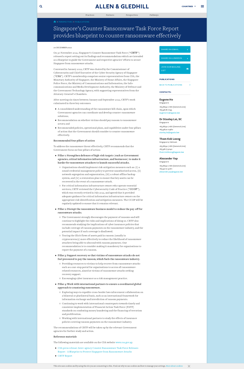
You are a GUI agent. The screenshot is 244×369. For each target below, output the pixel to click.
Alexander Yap (168, 158)
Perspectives (132, 15)
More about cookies (174, 366)
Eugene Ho (166, 99)
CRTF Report (65, 356)
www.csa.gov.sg (124, 342)
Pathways (154, 15)
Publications (82, 22)
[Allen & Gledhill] (122, 6)
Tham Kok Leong (170, 139)
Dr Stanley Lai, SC (170, 119)
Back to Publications (170, 85)
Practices (90, 15)
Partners (110, 15)
